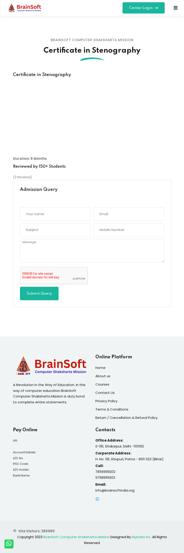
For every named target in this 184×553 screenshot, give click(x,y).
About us (102, 376)
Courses (102, 384)
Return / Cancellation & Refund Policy (126, 417)
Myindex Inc (141, 537)
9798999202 (105, 477)
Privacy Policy (106, 401)
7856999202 (105, 471)
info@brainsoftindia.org (114, 490)
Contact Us (105, 392)
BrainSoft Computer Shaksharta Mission (76, 537)
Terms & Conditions (111, 409)
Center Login (141, 8)
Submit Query (39, 294)
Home (100, 367)
